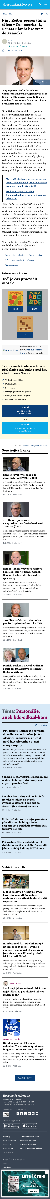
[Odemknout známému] (46, 14)
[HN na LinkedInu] (29, 1113)
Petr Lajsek (15, 983)
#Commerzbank (11, 265)
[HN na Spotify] (33, 1113)
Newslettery (7, 1167)
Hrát (15, 309)
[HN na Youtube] (37, 1113)
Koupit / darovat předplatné (14, 1159)
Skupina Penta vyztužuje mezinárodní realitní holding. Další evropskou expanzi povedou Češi (25, 780)
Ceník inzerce (8, 1152)
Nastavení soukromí (28, 1144)
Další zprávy (25, 1078)
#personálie (10, 255)
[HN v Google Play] (11, 1125)
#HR (6, 260)
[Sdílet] (42, 14)
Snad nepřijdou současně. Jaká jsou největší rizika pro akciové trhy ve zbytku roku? (24, 991)
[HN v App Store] (29, 1125)
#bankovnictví (18, 260)
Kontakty (6, 1137)
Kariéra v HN (8, 1148)
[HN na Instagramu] (25, 1113)
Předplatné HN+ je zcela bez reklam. (35, 446)
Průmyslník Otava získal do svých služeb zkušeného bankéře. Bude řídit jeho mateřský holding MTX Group (24, 845)
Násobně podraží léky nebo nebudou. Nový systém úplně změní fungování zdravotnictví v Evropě (24, 1046)
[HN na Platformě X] (18, 1113)
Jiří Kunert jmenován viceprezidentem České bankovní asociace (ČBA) (23, 523)
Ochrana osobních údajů (29, 1137)
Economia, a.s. (19, 1099)
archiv (42, 82)
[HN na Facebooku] (21, 1113)
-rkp (10, 40)
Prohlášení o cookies (28, 1141)
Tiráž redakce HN (10, 1141)
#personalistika (35, 255)
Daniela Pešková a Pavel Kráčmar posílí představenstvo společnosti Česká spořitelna (23, 669)
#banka (30, 260)
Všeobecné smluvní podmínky (31, 1148)
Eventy (5, 1163)
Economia (7, 1144)
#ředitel (21, 255)
